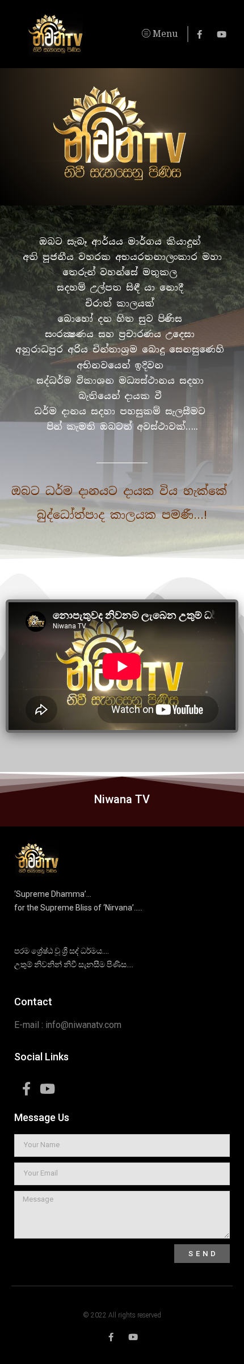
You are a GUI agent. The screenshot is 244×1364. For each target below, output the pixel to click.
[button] (139, 34)
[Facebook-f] (199, 34)
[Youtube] (221, 34)
